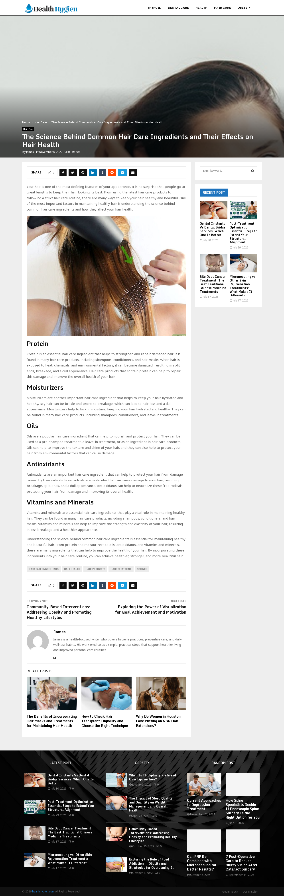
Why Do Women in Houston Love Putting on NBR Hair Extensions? (158, 721)
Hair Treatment (121, 569)
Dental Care (178, 7)
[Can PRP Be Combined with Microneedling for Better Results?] (204, 840)
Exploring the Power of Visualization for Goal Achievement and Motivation (150, 609)
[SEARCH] (252, 170)
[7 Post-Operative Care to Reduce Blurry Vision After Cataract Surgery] (243, 840)
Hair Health (72, 569)
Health (201, 7)
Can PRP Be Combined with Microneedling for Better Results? (202, 863)
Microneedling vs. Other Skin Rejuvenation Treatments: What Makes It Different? (243, 286)
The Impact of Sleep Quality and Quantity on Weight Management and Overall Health (151, 804)
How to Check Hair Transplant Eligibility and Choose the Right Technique (104, 721)
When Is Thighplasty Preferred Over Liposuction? (152, 777)
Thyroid (154, 7)
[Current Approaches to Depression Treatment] (204, 784)
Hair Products (95, 569)
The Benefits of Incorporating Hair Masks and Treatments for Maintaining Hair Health (52, 721)
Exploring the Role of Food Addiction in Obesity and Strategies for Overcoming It (151, 863)
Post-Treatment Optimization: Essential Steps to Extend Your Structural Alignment (243, 233)
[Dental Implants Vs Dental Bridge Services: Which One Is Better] (213, 210)
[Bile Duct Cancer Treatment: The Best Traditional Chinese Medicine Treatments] (213, 263)
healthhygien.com (43, 891)
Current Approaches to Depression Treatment (204, 805)
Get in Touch (230, 892)
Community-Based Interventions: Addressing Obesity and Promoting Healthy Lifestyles (59, 612)
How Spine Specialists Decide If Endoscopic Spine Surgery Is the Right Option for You (243, 809)
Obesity (244, 7)
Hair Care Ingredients (44, 569)
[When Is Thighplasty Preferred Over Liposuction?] (116, 780)
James (30, 152)
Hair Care (222, 7)
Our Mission (250, 892)
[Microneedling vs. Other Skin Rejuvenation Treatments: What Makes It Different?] (243, 263)
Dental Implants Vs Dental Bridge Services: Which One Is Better (212, 229)
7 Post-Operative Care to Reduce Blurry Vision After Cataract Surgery (242, 863)
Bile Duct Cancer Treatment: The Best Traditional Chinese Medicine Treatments (213, 284)
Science (142, 569)
